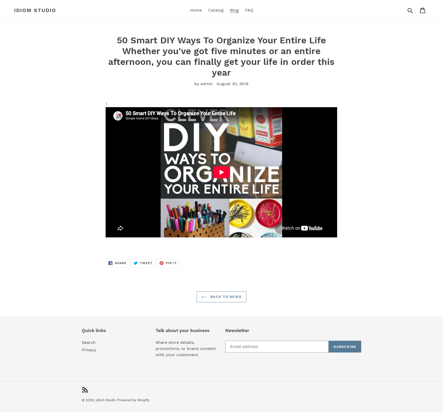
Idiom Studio (35, 10)
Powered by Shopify (133, 400)
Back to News (225, 297)
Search (89, 342)
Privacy (89, 349)
